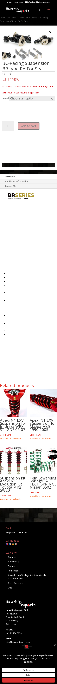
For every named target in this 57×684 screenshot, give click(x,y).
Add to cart (28, 126)
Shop (10, 587)
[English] (7, 544)
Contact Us (13, 566)
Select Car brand (15, 583)
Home (2, 17)
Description (10, 176)
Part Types (11, 17)
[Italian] (15, 544)
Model (5, 98)
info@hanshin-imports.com (18, 642)
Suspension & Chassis (27, 17)
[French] (10, 544)
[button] (50, 32)
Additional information (16, 181)
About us (12, 557)
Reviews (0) (10, 186)
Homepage (13, 570)
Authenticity (13, 561)
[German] (13, 544)
